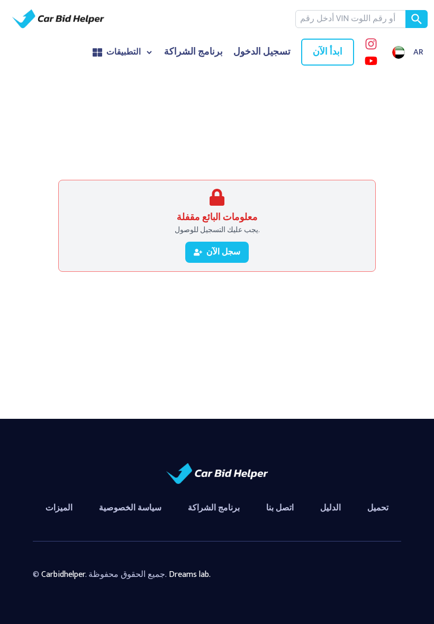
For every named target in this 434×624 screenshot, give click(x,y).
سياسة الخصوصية (130, 508)
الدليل (330, 508)
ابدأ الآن (327, 52)
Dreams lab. (190, 574)
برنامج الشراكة (193, 52)
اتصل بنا (280, 508)
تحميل (377, 508)
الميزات (59, 508)
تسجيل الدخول (262, 52)
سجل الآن (223, 252)
